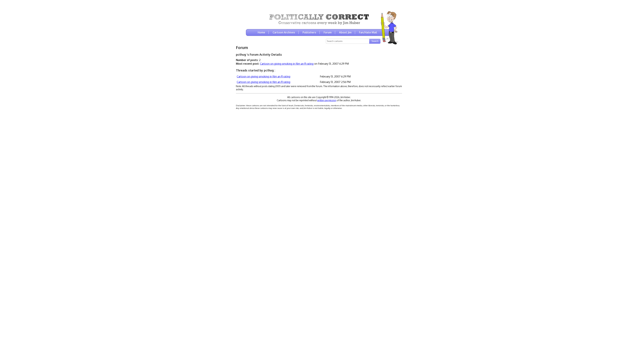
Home (261, 32)
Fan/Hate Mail (368, 32)
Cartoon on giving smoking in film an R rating (287, 63)
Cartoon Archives (284, 32)
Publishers (309, 32)
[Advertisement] (319, 5)
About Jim (345, 32)
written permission (326, 100)
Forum (328, 32)
